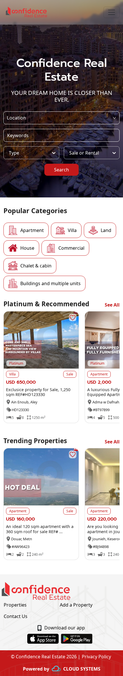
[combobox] (7, 118)
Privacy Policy (96, 656)
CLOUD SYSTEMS (81, 669)
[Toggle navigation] (112, 12)
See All (112, 305)
